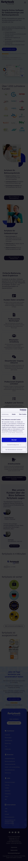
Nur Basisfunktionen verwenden (14, 449)
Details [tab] (14, 414)
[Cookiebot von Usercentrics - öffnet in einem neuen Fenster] (20, 410)
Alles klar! (14, 439)
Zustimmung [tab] (5, 414)
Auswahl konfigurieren (13, 444)
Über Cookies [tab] (22, 414)
